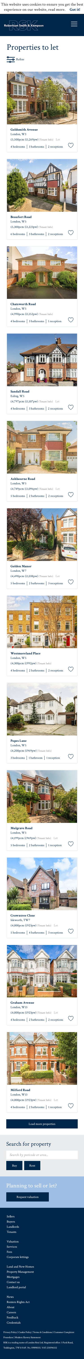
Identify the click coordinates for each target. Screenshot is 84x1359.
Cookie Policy (24, 1332)
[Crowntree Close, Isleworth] (42, 884)
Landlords (13, 1227)
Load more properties (42, 1124)
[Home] (24, 25)
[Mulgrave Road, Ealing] (42, 796)
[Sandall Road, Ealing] (42, 360)
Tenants (11, 1232)
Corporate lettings (18, 1257)
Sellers (11, 1216)
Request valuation (28, 1197)
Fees (9, 1252)
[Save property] (70, 145)
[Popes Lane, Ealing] (42, 709)
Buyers (11, 1222)
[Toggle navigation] (74, 24)
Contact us (13, 1282)
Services (12, 1247)
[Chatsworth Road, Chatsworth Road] (42, 272)
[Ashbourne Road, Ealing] (42, 447)
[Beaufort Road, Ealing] (42, 185)
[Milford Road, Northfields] (42, 1058)
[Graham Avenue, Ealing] (42, 971)
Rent (32, 1166)
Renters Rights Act (18, 1302)
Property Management (20, 1272)
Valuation (13, 1242)
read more (56, 9)
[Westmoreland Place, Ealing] (42, 622)
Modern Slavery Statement (28, 1337)
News (10, 1297)
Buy (14, 1166)
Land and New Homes (20, 1267)
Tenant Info (46, 139)
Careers (11, 1312)
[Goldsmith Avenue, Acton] (42, 98)
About (10, 1307)
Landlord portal (16, 1287)
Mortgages (13, 1277)
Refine (20, 59)
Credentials (14, 1323)
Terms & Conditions (42, 1332)
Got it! (75, 9)
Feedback (12, 1318)
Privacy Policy (10, 1332)
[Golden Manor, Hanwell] (42, 534)
